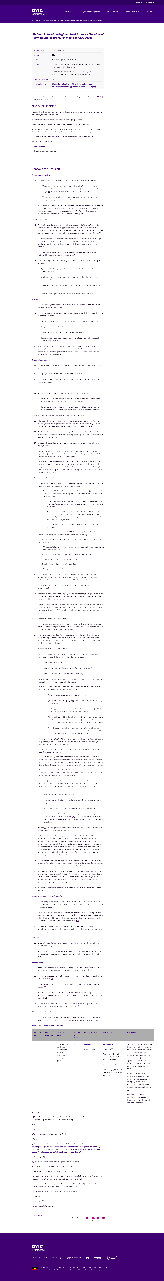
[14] (33, 1196)
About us (68, 11)
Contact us (138, 2)
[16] (33, 1206)
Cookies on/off (149, 2)
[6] (64, 577)
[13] (33, 1191)
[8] (58, 703)
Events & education (132, 11)
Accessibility (56, 1257)
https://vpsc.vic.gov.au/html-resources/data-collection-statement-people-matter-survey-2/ (66, 1146)
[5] (94, 426)
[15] (33, 1201)
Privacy (45, 1257)
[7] (49, 588)
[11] (33, 1176)
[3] (44, 263)
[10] (73, 816)
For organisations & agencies (89, 11)
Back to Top (155, 1275)
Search (149, 11)
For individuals (112, 11)
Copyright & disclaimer (73, 1257)
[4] (93, 423)
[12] (33, 1184)
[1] (100, 233)
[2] (74, 255)
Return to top (37, 1215)
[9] (33, 1166)
